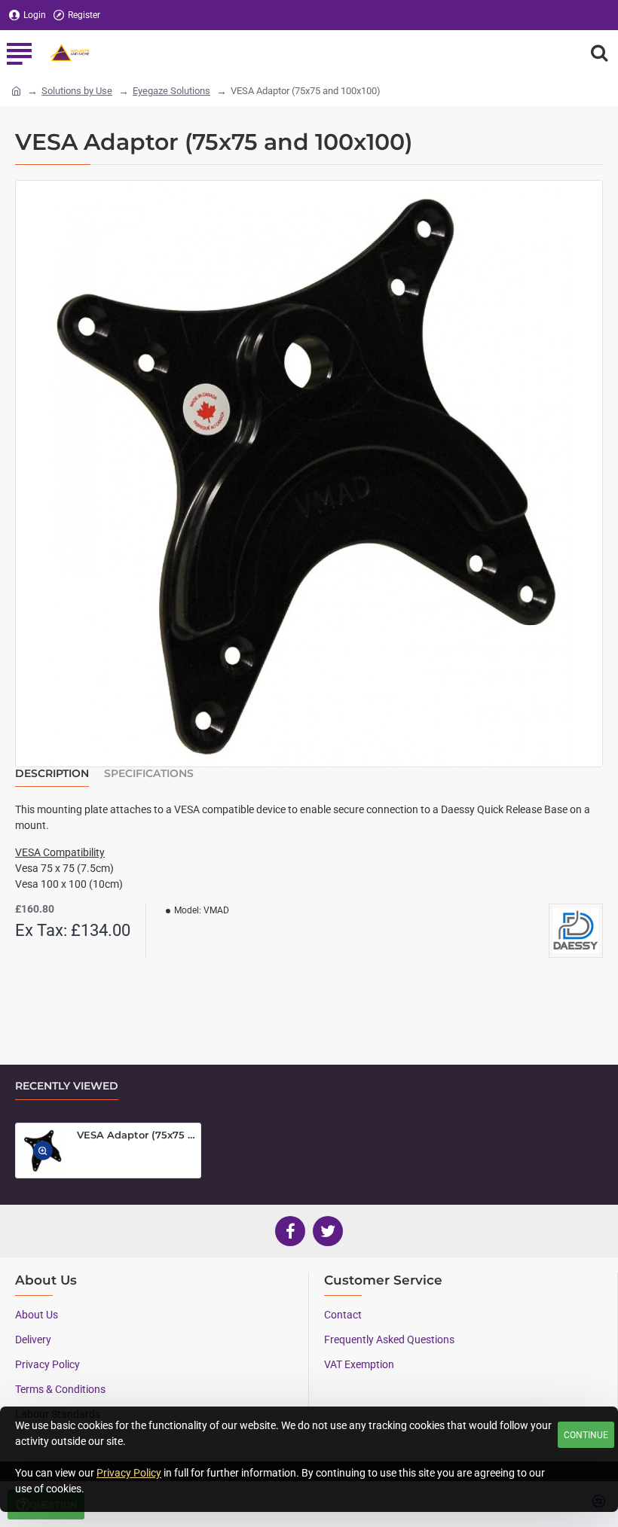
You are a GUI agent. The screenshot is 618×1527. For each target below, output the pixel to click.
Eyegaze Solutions (171, 90)
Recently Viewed (66, 1086)
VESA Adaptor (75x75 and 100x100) (136, 1135)
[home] (16, 90)
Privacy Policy (128, 1473)
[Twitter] (328, 1231)
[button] (43, 1150)
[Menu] (19, 52)
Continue (586, 1435)
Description (52, 773)
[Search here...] (599, 52)
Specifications (149, 773)
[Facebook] (290, 1231)
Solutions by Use (76, 90)
